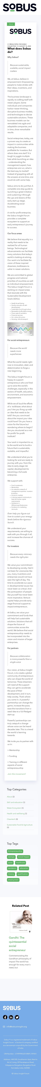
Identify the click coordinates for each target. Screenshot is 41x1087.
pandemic (12, 868)
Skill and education (15, 802)
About (11, 24)
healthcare (20, 863)
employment (13, 880)
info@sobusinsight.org (16, 1027)
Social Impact (23, 857)
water (10, 863)
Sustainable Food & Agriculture (19, 825)
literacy (11, 874)
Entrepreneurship (15, 851)
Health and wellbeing (15, 814)
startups (11, 857)
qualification (23, 874)
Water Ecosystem (14, 808)
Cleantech (11, 819)
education (24, 868)
